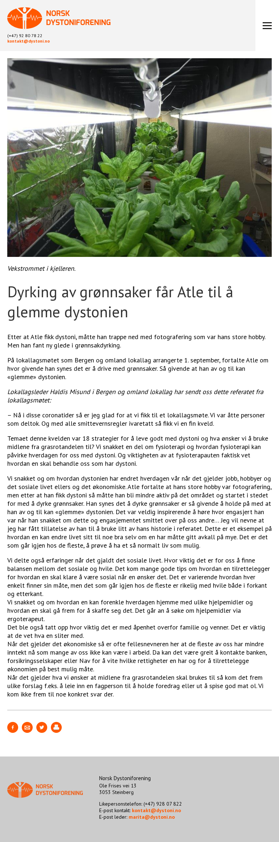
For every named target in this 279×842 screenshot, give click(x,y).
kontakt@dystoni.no (28, 41)
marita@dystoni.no (152, 817)
